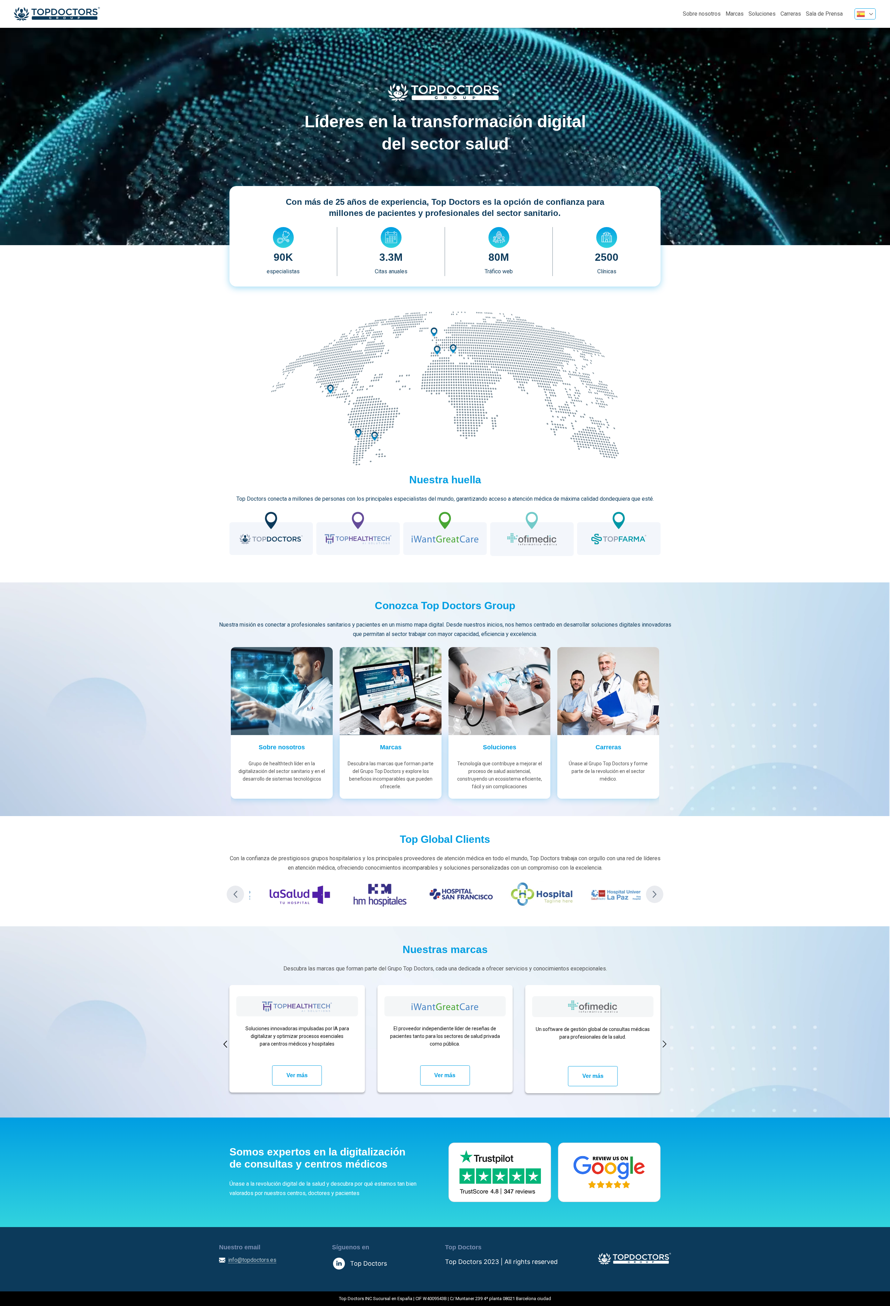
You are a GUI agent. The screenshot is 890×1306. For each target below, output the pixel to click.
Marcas (735, 13)
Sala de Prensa (824, 13)
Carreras (790, 13)
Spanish (865, 13)
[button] (235, 894)
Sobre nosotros (702, 13)
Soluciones (762, 13)
